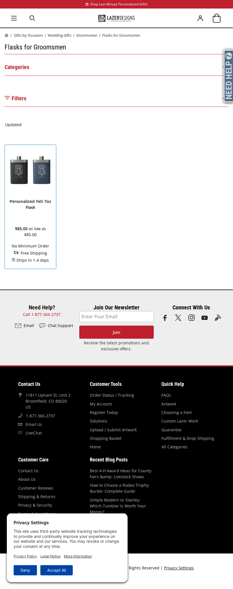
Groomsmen (86, 35)
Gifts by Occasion (28, 35)
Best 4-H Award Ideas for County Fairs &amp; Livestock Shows (120, 473)
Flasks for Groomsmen (121, 35)
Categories (17, 67)
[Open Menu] (14, 18)
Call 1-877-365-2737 (42, 314)
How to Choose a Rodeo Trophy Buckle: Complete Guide (119, 488)
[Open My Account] (200, 18)
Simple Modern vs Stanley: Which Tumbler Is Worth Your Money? (118, 506)
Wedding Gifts (59, 35)
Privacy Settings (179, 568)
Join (116, 332)
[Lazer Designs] (116, 18)
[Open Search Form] (32, 18)
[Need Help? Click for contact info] (228, 76)
